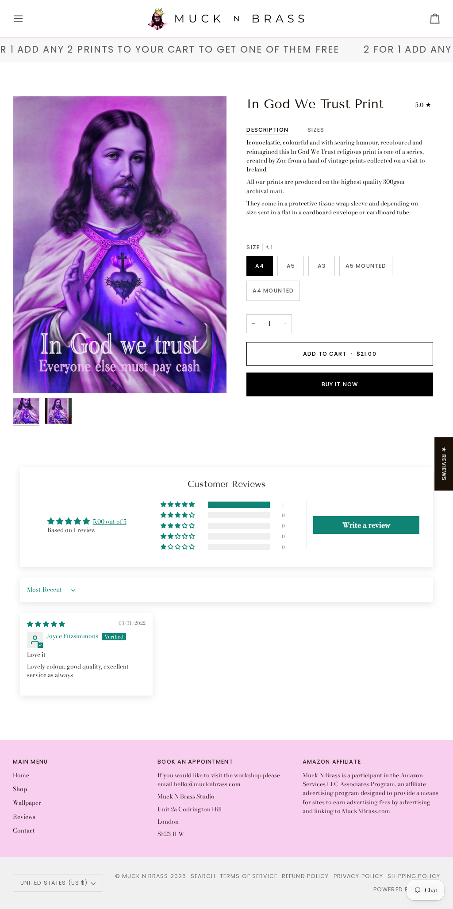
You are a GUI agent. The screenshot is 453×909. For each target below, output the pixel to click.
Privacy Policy (359, 876)
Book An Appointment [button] (195, 761)
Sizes (316, 129)
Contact (24, 830)
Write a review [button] (366, 525)
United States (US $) (54, 882)
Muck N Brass (145, 876)
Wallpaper (27, 802)
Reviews (24, 816)
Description (267, 129)
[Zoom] (29, 376)
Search (203, 876)
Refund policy (305, 876)
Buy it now (340, 384)
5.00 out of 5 (110, 521)
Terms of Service (248, 876)
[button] (178, 505)
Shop (20, 788)
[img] (46, 624)
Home (21, 775)
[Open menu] (26, 18)
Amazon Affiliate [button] (332, 761)
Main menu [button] (30, 761)
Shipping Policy (414, 876)
